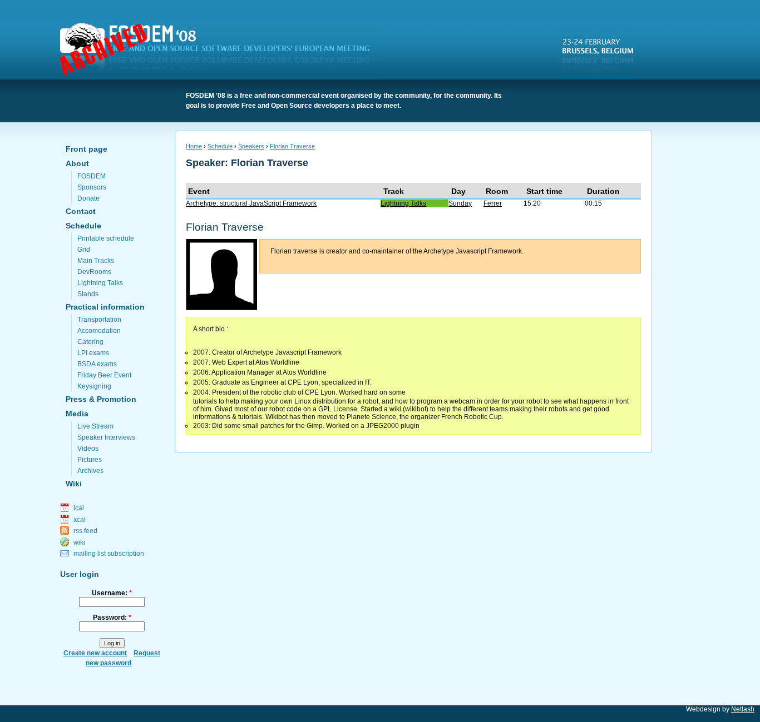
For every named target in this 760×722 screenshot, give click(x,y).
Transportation (99, 319)
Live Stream (95, 426)
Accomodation (99, 331)
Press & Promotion (101, 399)
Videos (87, 448)
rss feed (85, 531)
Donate (88, 198)
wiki (79, 542)
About (77, 163)
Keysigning (94, 386)
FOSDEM (221, 50)
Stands (87, 294)
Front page (86, 149)
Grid (83, 249)
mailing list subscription (108, 553)
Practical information (105, 306)
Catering (90, 342)
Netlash (742, 709)
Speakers (251, 146)
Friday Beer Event (104, 375)
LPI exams (93, 353)
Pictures (89, 460)
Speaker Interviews (106, 437)
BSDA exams (97, 364)
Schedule (83, 225)
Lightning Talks (100, 283)
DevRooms (94, 272)
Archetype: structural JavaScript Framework (251, 203)
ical (78, 508)
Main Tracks (95, 261)
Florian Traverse (292, 146)
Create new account (95, 653)
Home (194, 146)
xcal (79, 520)
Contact (81, 211)
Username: (112, 593)
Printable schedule (105, 238)
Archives (90, 471)
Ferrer (492, 203)
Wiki (74, 483)
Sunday (460, 203)
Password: (112, 617)
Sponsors (91, 187)
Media (77, 413)
